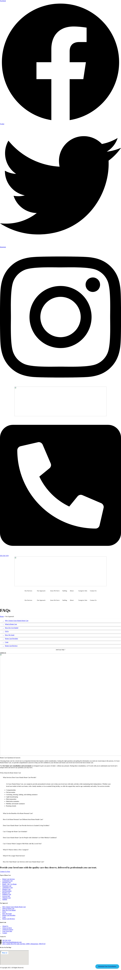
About (72, 591)
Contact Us (93, 591)
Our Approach (41, 591)
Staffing (64, 591)
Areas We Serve (55, 591)
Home (2, 616)
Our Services (28, 591)
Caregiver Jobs (82, 591)
